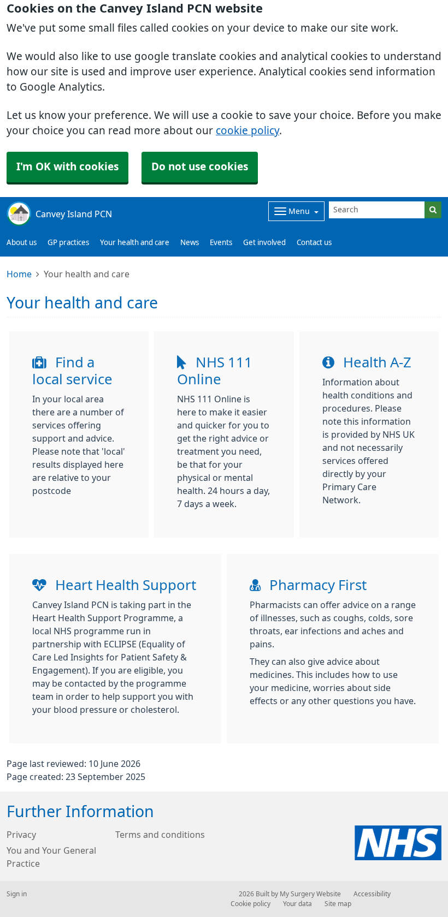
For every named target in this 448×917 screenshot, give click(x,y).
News (189, 242)
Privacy (21, 834)
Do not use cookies (199, 167)
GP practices (68, 242)
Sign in (17, 894)
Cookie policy (250, 904)
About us (22, 242)
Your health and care (134, 242)
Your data (297, 904)
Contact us (314, 242)
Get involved (264, 242)
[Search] (433, 209)
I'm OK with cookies (67, 167)
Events (221, 242)
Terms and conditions (160, 834)
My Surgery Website (310, 894)
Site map (338, 904)
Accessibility (372, 894)
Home (19, 274)
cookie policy (247, 131)
